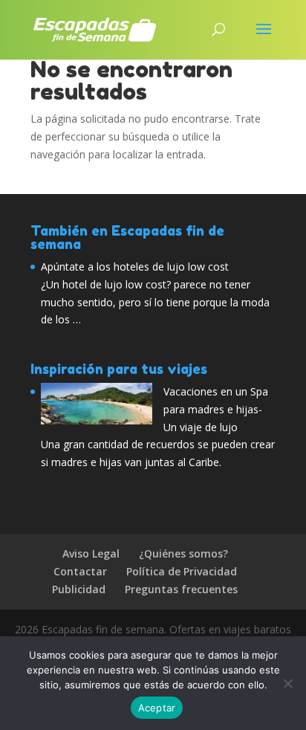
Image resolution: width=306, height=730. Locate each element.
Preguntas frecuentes (181, 589)
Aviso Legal (91, 553)
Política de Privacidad (181, 571)
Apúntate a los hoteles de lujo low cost (135, 266)
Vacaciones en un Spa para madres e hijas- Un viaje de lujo (215, 409)
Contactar (80, 571)
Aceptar (157, 708)
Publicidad (78, 589)
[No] (287, 683)
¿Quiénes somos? (183, 553)
